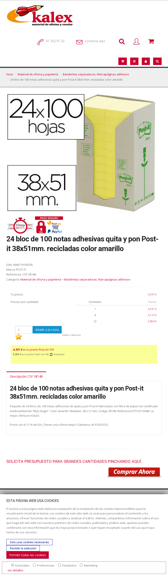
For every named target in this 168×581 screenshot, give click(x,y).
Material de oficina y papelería (38, 74)
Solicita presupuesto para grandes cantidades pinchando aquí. (74, 461)
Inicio (9, 74)
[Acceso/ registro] (137, 42)
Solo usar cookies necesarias (29, 542)
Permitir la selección (23, 548)
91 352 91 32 (55, 41)
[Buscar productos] (122, 42)
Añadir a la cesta (47, 330)
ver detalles (15, 570)
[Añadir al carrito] (134, 472)
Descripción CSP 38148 (26, 376)
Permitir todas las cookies (27, 555)
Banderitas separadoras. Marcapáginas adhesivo (96, 74)
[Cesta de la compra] (152, 42)
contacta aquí (95, 41)
